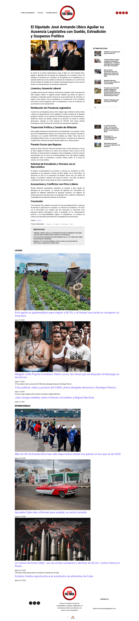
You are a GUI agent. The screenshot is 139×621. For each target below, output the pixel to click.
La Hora (38, 220)
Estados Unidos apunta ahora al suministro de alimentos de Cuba (54, 576)
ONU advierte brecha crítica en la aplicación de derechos (112, 145)
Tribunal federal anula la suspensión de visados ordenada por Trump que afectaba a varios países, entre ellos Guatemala (112, 62)
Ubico (71, 224)
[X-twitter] (120, 12)
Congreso (49, 224)
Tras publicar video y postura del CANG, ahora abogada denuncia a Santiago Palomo (65, 387)
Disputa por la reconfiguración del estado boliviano (110, 137)
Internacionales (51, 12)
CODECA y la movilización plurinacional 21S (112, 52)
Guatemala (64, 224)
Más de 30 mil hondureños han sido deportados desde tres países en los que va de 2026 (111, 73)
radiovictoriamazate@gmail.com (104, 608)
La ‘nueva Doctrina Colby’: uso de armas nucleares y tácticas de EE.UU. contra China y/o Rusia (111, 128)
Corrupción (56, 224)
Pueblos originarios (28, 12)
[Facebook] (117, 12)
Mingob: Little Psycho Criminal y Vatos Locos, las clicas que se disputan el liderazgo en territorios (67, 376)
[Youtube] (123, 12)
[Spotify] (126, 12)
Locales (40, 12)
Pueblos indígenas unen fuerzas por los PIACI (111, 100)
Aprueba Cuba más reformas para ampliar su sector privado (112, 82)
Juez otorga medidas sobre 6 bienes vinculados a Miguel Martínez (54, 397)
